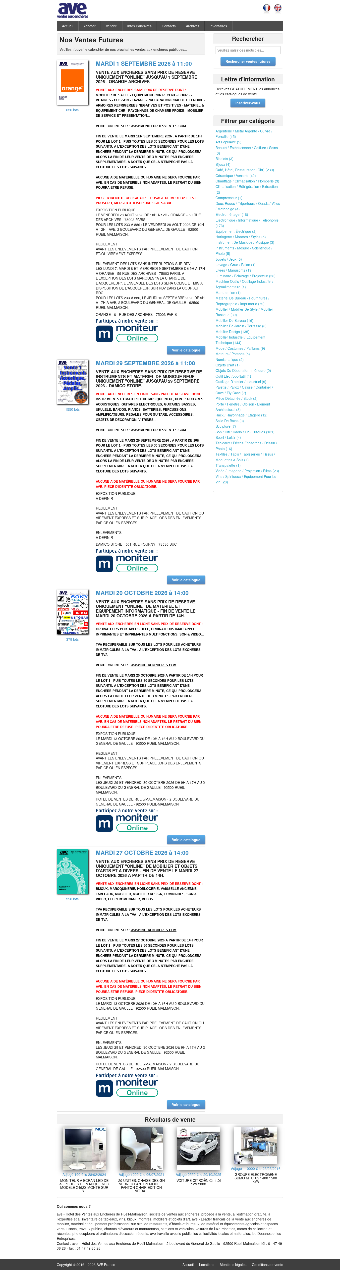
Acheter (89, 25)
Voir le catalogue (186, 349)
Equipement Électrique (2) (236, 231)
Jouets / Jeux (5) (229, 259)
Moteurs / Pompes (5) (233, 353)
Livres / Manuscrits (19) (234, 270)
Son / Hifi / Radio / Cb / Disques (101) (245, 431)
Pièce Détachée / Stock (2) (237, 398)
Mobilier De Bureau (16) (234, 320)
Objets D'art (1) (228, 364)
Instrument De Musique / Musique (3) (245, 242)
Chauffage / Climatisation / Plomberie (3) (247, 180)
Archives (192, 25)
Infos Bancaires (139, 25)
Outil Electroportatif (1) (233, 376)
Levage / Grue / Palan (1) (236, 264)
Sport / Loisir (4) (228, 437)
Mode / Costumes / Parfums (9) (240, 348)
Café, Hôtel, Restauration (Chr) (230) (245, 169)
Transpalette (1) (228, 465)
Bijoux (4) (223, 164)
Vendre (111, 25)
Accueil (67, 25)
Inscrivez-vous (247, 102)
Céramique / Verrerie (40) (236, 175)
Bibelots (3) (224, 158)
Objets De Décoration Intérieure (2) (243, 370)
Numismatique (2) (230, 359)
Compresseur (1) (229, 197)
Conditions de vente (267, 1264)
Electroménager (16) (232, 214)
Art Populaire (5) (228, 141)
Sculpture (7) (226, 426)
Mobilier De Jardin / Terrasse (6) (241, 325)
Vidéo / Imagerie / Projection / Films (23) (247, 470)
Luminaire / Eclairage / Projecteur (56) (246, 275)
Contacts (169, 25)
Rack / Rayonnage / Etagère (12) (242, 414)
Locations (206, 1264)
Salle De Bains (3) (230, 420)
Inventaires (218, 25)
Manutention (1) (228, 292)
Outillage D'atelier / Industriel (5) (241, 381)
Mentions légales (233, 1264)
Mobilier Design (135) (232, 331)
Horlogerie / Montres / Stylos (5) (241, 236)
